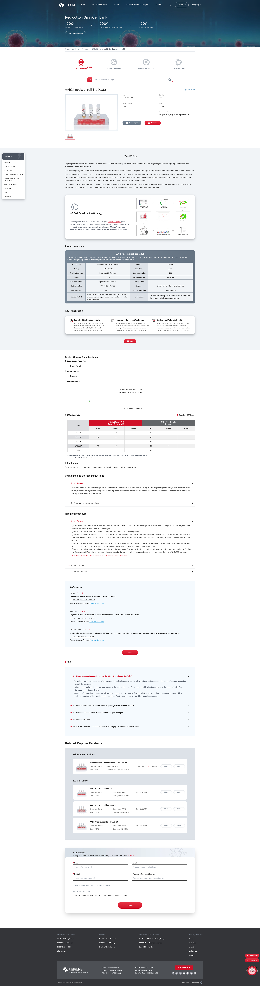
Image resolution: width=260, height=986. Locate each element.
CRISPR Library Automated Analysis (150, 943)
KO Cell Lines (96, 49)
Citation (191, 955)
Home (83, 5)
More (130, 652)
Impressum (195, 982)
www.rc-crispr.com (114, 222)
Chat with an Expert (184, 968)
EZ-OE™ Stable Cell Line (64, 947)
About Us (191, 947)
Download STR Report (187, 415)
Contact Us (182, 5)
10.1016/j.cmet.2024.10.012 (83, 637)
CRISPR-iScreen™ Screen (65, 943)
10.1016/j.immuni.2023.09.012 (84, 618)
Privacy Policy (185, 982)
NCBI (170, 273)
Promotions (253, 960)
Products (85, 49)
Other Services (61, 951)
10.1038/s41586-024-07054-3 (84, 600)
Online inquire (133, 123)
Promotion (192, 939)
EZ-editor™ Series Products (107, 947)
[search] (170, 5)
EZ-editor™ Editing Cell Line (66, 939)
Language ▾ (196, 5)
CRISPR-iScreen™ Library (107, 943)
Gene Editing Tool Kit (146, 947)
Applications (193, 951)
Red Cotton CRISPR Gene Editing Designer (152, 939)
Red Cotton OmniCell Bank (107, 939)
